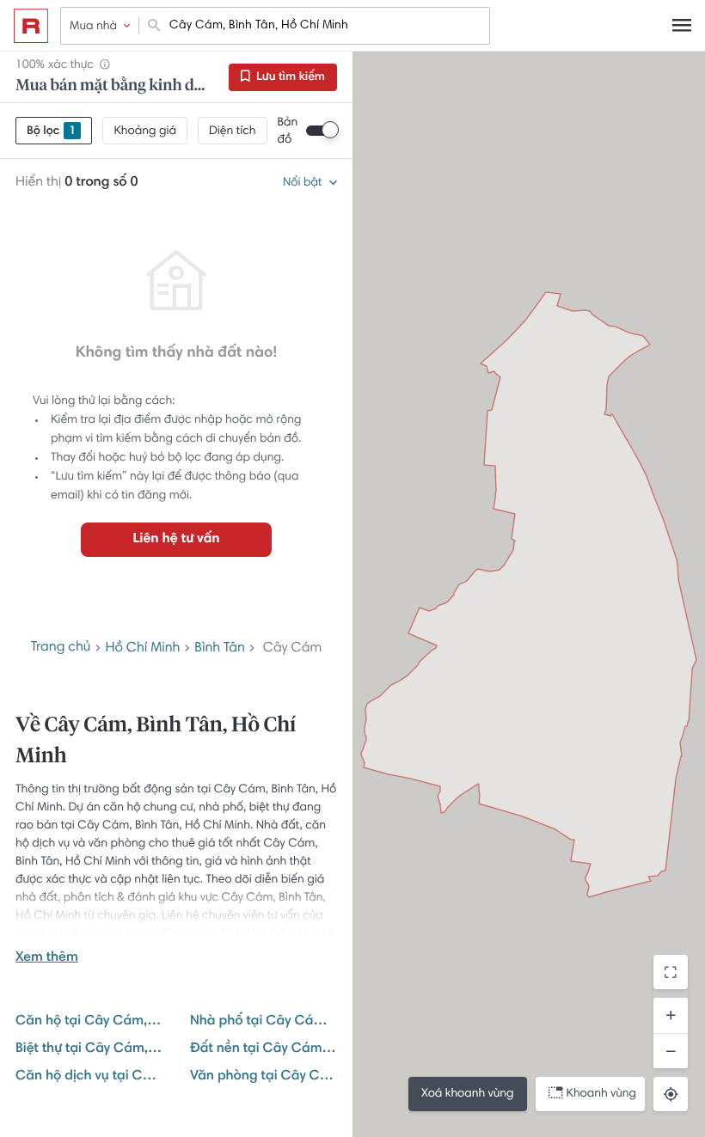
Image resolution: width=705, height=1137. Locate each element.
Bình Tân (219, 649)
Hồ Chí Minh (142, 649)
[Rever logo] (31, 26)
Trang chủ (61, 648)
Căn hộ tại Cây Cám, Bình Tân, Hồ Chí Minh (88, 1022)
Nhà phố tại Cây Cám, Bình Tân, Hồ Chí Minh (263, 1022)
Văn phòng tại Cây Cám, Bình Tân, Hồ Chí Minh (263, 1077)
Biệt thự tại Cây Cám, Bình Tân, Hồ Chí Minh (88, 1049)
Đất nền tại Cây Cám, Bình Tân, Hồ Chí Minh (263, 1049)
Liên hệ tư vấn (175, 540)
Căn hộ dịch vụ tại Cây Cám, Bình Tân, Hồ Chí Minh (88, 1077)
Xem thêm (46, 958)
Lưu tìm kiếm (289, 77)
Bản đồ (288, 131)
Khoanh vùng (601, 1094)
